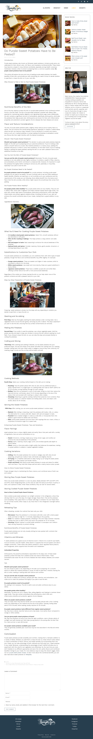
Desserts (82, 8)
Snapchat (75, 729)
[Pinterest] (84, 1)
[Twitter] (87, 1)
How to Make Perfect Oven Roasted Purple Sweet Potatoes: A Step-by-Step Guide (24, 664)
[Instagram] (81, 1)
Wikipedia (28, 654)
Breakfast (57, 8)
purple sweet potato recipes (17, 652)
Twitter (75, 726)
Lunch (74, 8)
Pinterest (74, 724)
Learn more (70, 126)
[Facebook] (78, 1)
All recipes (46, 8)
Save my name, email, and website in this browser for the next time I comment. (30, 705)
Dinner (66, 8)
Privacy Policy (41, 734)
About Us (47, 734)
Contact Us (52, 734)
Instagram (74, 721)
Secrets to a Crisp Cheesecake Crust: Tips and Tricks (18, 663)
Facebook (74, 719)
